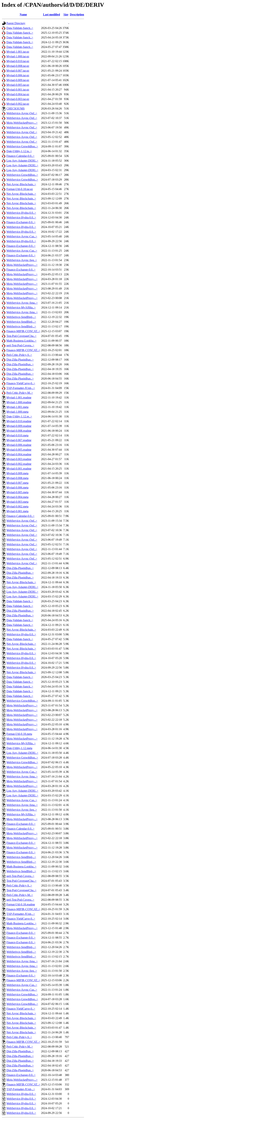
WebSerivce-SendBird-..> (21, 317)
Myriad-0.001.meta (17, 511)
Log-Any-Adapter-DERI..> (22, 160)
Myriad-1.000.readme (18, 402)
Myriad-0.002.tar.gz (17, 103)
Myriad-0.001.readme (18, 468)
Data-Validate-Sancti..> (19, 28)
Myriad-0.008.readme (18, 430)
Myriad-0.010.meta (17, 435)
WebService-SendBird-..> (21, 321)
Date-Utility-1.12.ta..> (19, 151)
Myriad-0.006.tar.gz (17, 75)
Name (23, 14)
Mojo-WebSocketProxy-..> (22, 122)
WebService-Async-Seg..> (21, 260)
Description (77, 14)
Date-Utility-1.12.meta (19, 748)
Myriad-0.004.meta (17, 497)
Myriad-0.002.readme (18, 463)
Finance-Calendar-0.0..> (20, 155)
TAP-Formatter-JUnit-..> (20, 388)
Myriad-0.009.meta (17, 473)
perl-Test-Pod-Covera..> (20, 345)
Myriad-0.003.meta (17, 501)
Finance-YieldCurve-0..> (20, 383)
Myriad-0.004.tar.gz (17, 94)
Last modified (51, 14)
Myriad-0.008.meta (17, 478)
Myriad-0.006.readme (18, 444)
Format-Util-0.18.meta (19, 733)
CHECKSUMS (15, 108)
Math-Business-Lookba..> (21, 340)
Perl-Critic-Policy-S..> (19, 354)
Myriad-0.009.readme (18, 425)
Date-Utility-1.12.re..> (19, 416)
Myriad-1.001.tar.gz (17, 51)
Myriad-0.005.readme (18, 449)
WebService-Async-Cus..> (21, 236)
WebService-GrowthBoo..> (22, 146)
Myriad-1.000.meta (17, 411)
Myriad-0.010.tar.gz (17, 61)
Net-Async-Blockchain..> (21, 184)
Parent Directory (15, 23)
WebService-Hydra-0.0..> (21, 212)
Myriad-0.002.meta (17, 506)
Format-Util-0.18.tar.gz (19, 189)
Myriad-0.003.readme (18, 459)
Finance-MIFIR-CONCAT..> (23, 331)
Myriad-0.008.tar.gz (17, 65)
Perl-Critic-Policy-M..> (19, 392)
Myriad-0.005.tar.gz (17, 84)
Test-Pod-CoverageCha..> (21, 335)
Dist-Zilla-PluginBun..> (20, 359)
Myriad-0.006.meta (17, 487)
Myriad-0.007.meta (17, 482)
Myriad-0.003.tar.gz (17, 99)
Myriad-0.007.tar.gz (17, 70)
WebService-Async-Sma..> (22, 302)
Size (65, 14)
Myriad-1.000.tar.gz (17, 56)
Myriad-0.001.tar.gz (17, 89)
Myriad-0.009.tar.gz (17, 80)
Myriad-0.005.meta (17, 492)
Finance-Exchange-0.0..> (21, 222)
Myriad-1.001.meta (17, 407)
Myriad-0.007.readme (18, 440)
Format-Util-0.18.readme (20, 904)
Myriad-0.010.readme (18, 421)
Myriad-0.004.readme (18, 454)
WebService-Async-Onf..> (21, 113)
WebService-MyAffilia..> (21, 307)
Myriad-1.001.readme (18, 397)
